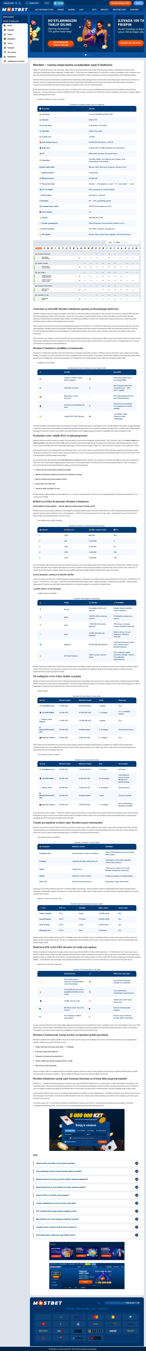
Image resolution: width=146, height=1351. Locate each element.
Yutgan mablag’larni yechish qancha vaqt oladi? (56, 1203)
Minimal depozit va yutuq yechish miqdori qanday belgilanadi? (62, 1179)
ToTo (93, 1309)
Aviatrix (134, 10)
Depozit (105, 10)
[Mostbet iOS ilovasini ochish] (19, 3)
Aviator (70, 1309)
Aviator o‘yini (82, 1309)
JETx (94, 10)
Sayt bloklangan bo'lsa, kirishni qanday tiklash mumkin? (59, 1171)
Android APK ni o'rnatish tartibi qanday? (52, 1195)
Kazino (71, 10)
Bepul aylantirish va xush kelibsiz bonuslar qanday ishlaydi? (61, 1187)
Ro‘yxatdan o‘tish (44, 10)
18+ (99, 1303)
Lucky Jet (102, 1309)
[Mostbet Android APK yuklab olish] (16, 3)
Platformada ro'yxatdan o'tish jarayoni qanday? (55, 1163)
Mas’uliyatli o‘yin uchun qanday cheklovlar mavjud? (57, 1219)
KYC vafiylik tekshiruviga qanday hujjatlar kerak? (56, 1211)
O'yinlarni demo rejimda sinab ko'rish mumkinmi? (56, 1227)
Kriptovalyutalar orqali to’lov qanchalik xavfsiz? (56, 1235)
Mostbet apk (119, 10)
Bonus (61, 10)
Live (81, 10)
